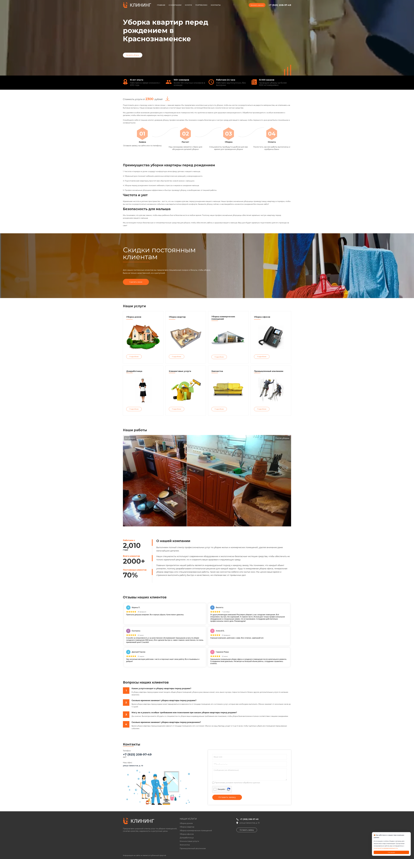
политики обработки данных (247, 783)
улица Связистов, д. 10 (133, 766)
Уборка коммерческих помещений (196, 831)
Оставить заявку (247, 830)
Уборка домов (186, 823)
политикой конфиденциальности (386, 848)
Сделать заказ (135, 282)
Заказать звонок (257, 5)
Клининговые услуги (189, 841)
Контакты (216, 5)
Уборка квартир (187, 827)
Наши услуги (188, 819)
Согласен (391, 852)
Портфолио (201, 5)
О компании (175, 5)
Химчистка (185, 845)
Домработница (187, 838)
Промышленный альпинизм (193, 848)
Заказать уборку (132, 55)
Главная (161, 5)
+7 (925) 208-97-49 (280, 5)
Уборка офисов (187, 834)
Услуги (188, 5)
